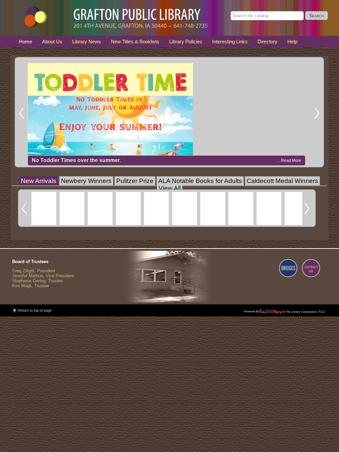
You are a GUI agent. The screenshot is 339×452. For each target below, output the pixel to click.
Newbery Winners (86, 180)
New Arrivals (38, 180)
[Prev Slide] (20, 112)
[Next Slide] (319, 112)
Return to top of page (35, 310)
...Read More (289, 160)
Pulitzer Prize (135, 180)
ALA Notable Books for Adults (200, 180)
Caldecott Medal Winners (282, 180)
